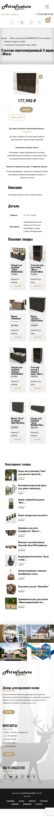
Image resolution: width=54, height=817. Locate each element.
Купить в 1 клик (17, 117)
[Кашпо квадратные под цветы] (11, 518)
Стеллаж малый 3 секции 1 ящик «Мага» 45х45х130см (37, 372)
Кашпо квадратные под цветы (32, 515)
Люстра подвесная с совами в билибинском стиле (32, 572)
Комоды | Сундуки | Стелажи (14, 42)
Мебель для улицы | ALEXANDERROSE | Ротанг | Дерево (30, 38)
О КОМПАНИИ (10, 801)
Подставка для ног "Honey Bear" (33, 586)
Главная (4, 38)
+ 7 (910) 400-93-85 (44, 14)
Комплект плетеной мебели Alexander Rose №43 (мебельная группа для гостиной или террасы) (33, 544)
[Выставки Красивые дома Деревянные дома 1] (40, 652)
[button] (40, 75)
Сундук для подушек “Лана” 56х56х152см (17, 268)
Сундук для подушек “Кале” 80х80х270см (37, 421)
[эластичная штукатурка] (13, 652)
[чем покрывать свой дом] (40, 634)
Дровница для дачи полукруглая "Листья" (29, 529)
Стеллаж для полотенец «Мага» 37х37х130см (37, 268)
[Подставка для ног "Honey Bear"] (11, 589)
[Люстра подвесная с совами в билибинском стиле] (11, 575)
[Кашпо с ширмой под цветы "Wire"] (11, 504)
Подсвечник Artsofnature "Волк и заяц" (33, 558)
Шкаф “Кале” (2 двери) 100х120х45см (17, 420)
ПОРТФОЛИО (44, 801)
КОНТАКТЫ (39, 804)
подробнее (26, 132)
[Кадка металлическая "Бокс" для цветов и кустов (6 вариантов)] (11, 475)
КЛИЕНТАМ (32, 801)
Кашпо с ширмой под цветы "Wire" (31, 501)
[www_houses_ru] (13, 634)
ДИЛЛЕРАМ (15, 804)
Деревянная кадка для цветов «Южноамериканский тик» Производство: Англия (33, 601)
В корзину (26, 110)
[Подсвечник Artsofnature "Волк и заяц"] (11, 561)
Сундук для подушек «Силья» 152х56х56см (17, 370)
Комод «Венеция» (16, 317)
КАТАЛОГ (21, 801)
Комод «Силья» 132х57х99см (37, 318)
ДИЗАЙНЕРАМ (27, 804)
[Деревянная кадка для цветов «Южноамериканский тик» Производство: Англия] (11, 603)
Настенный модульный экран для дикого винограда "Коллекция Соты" (32, 487)
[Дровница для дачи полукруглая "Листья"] (11, 532)
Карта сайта (27, 796)
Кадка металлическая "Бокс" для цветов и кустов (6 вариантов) (32, 472)
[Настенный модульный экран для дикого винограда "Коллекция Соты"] (11, 490)
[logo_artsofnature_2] (17, 672)
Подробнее (37, 286)
